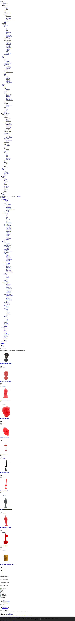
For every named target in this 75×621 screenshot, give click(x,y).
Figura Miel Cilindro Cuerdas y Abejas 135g (8, 564)
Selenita (5, 107)
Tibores (7, 167)
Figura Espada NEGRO (4, 472)
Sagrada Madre (6, 189)
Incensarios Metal (8, 206)
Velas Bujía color (8, 61)
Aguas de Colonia (8, 284)
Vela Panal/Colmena (8, 67)
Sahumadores (7, 20)
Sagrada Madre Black (9, 35)
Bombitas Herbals (8, 49)
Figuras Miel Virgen (8, 66)
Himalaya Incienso (6, 334)
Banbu (5, 330)
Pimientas (7, 156)
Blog (2, 193)
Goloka (7, 217)
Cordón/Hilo (7, 149)
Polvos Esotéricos (8, 312)
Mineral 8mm (7, 150)
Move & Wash (6, 187)
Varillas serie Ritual (8, 46)
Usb (6, 104)
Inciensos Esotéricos (6, 224)
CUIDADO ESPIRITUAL (6, 113)
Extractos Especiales (8, 127)
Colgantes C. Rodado (8, 266)
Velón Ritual (7, 83)
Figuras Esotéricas (6, 249)
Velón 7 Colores (8, 78)
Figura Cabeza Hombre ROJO (5, 381)
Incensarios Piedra (8, 17)
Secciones (3, 192)
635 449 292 (8, 602)
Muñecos (7, 315)
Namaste (7, 33)
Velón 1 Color (7, 76)
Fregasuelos (7, 132)
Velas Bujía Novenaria (9, 62)
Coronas (7, 153)
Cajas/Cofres (7, 19)
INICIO (3, 345)
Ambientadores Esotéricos (9, 295)
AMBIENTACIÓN (5, 3)
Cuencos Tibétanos (6, 21)
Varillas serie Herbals (8, 43)
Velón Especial (8, 80)
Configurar (35, 619)
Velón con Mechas (8, 257)
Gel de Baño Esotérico (9, 137)
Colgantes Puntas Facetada (9, 100)
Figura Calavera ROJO (4, 437)
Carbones (5, 240)
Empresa (3, 194)
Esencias (5, 10)
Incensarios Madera (8, 16)
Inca (4, 185)
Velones (5, 74)
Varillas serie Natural (8, 41)
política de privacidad (10, 614)
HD (6, 31)
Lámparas (7, 109)
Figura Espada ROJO (4, 490)
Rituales (5, 151)
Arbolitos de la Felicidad (9, 140)
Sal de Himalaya (6, 101)
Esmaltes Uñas (6, 172)
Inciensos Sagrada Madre (7, 38)
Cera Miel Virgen (6, 64)
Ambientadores (6, 7)
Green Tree (5, 184)
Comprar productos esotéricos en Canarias (15, 615)
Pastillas (7, 51)
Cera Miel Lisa (8, 68)
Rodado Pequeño (8, 89)
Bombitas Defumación (9, 48)
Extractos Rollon (8, 128)
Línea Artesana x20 (8, 53)
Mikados (7, 8)
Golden (7, 30)
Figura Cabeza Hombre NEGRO (6, 363)
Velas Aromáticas (6, 251)
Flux (4, 183)
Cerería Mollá (6, 181)
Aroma (6, 27)
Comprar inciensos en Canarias (4, 615)
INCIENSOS (4, 23)
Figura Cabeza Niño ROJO (5, 418)
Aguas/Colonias (6, 115)
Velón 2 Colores (8, 77)
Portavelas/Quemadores (9, 105)
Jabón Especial (8, 304)
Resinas (5, 55)
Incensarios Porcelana (9, 18)
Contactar (3, 600)
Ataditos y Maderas (6, 54)
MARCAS (3, 176)
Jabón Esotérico (8, 145)
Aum (6, 28)
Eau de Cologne (8, 120)
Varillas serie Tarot (8, 45)
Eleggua (5, 182)
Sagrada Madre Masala (9, 36)
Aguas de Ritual (8, 118)
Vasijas (5, 164)
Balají (6, 29)
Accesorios (5, 112)
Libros (6, 163)
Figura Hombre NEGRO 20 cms (6, 509)
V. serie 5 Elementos (8, 44)
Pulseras (5, 146)
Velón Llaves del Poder (9, 82)
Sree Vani (7, 37)
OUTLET (3, 168)
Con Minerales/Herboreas (9, 72)
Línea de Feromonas (6, 142)
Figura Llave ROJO (4, 545)
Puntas (6, 90)
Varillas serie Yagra (8, 233)
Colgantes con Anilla (8, 95)
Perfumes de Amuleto (8, 121)
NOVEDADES (4, 341)
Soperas (7, 319)
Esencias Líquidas (8, 204)
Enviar (10, 613)
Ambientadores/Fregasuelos (7, 129)
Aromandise (5, 179)
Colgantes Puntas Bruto (9, 98)
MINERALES (4, 84)
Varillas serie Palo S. (8, 226)
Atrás (3, 4)
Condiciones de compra (5, 607)
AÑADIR (3, 367)
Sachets (7, 9)
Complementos (6, 13)
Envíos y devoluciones (5, 608)
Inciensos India (6, 25)
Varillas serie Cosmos (8, 42)
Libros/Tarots (5, 160)
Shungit (5, 280)
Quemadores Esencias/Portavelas (10, 209)
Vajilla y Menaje (6, 175)
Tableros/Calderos (8, 158)
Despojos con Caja (8, 297)
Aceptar (40, 619)
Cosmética (5, 321)
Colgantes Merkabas (8, 97)
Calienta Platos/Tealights (7, 63)
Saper (4, 190)
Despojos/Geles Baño (7, 133)
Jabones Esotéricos (6, 144)
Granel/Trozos (6, 111)
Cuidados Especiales (6, 138)
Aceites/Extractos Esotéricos (8, 123)
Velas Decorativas (6, 73)
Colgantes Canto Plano (9, 94)
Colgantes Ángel (8, 96)
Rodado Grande (8, 264)
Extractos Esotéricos (8, 126)
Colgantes (5, 91)
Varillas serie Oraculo (8, 47)
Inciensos (5, 174)
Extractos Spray (8, 293)
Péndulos (7, 155)
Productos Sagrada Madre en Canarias (27, 615)
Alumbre (5, 273)
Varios (5, 22)
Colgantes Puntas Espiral (9, 99)
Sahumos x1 (7, 52)
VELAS (3, 56)
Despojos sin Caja (8, 136)
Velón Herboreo (8, 81)
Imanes (7, 154)
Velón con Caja (8, 79)
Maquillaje (5, 171)
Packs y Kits (7, 50)
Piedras (5, 88)
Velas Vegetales (6, 69)
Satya (6, 34)
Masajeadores (7, 106)
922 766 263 (8, 601)
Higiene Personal (6, 173)
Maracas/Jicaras (8, 159)
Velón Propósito (8, 260)
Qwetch (5, 188)
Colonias (7, 119)
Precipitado (7, 157)
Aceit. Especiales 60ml (9, 124)
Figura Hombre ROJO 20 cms (5, 527)
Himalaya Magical (8, 32)
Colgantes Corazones (8, 269)
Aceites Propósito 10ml (9, 125)
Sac (6, 220)
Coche (6, 202)
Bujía (4, 60)
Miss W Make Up (6, 186)
